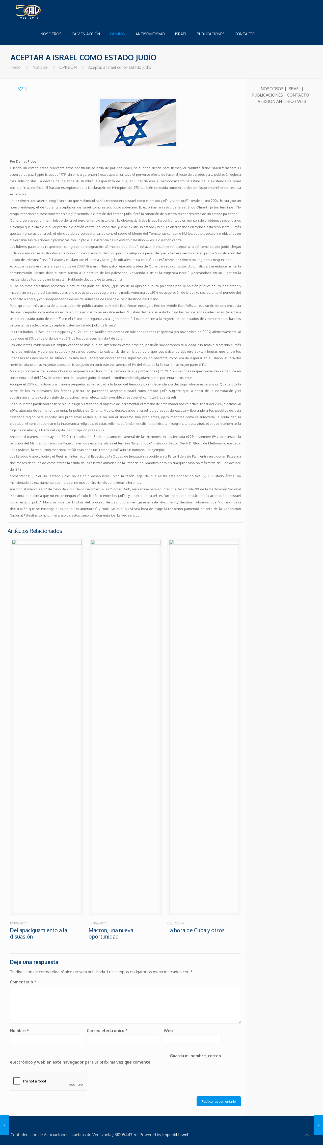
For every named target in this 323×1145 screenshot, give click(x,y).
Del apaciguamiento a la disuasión (38, 933)
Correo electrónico (107, 1030)
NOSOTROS (272, 88)
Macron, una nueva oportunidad (111, 933)
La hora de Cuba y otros (196, 930)
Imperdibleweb (176, 1134)
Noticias (40, 67)
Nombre (19, 1030)
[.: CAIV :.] (41, 11)
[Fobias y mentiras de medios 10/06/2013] (4, 1125)
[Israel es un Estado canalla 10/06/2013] (318, 1125)
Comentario (23, 981)
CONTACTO (298, 95)
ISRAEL (294, 88)
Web (168, 1030)
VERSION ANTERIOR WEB (282, 101)
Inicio (16, 67)
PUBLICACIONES (267, 95)
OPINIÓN (68, 67)
